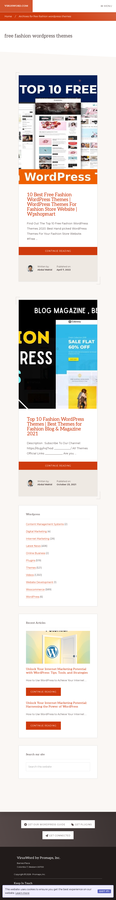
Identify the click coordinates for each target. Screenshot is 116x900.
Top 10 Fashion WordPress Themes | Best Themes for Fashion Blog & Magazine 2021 (55, 426)
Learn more (22, 893)
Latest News (33, 546)
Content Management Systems (45, 524)
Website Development (39, 582)
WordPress (32, 596)
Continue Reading (67, 252)
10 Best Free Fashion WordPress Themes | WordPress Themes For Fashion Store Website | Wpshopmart (52, 204)
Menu (108, 6)
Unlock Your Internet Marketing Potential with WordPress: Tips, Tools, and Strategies (57, 671)
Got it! (104, 891)
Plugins (30, 560)
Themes (31, 567)
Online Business (35, 553)
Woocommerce (35, 589)
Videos (30, 575)
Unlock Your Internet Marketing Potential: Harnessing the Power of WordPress (56, 704)
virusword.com (16, 6)
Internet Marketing (37, 538)
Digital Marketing (36, 531)
